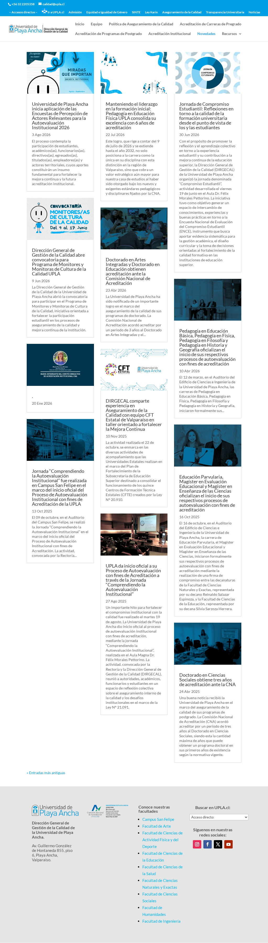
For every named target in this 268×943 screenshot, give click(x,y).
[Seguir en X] (218, 844)
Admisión (75, 12)
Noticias (254, 12)
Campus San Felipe (158, 819)
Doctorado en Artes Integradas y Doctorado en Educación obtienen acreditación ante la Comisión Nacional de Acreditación (133, 271)
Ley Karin (151, 12)
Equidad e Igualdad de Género (106, 12)
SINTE (136, 12)
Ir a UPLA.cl (55, 12)
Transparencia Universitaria (225, 12)
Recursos (229, 34)
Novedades (206, 34)
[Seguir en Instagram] (197, 844)
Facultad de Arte (156, 826)
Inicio (79, 24)
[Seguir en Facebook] (207, 844)
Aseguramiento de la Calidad (182, 12)
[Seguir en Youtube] (228, 844)
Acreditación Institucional (169, 34)
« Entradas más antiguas (46, 772)
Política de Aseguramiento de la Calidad (141, 24)
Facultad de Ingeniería (161, 921)
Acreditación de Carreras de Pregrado (210, 24)
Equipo (96, 24)
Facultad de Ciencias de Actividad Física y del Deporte (162, 839)
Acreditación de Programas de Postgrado (108, 34)
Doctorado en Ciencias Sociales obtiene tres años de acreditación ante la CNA (207, 679)
